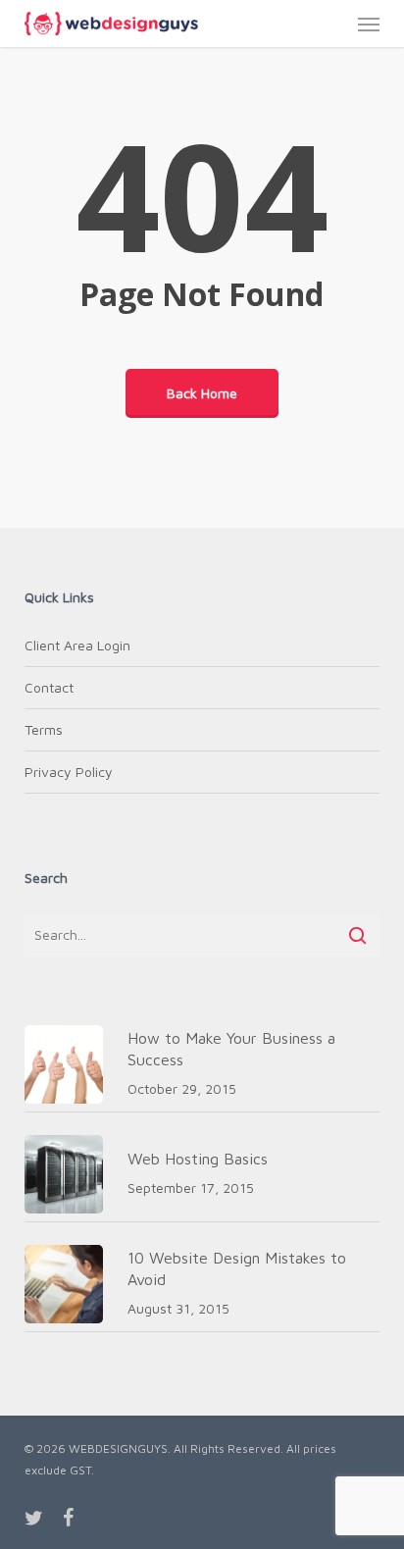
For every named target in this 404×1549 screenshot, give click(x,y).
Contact (49, 687)
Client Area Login (77, 645)
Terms (44, 729)
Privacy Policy (69, 771)
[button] (368, 23)
